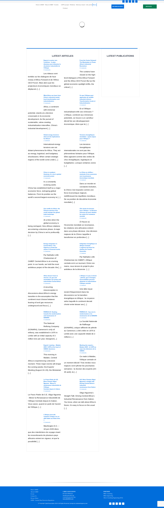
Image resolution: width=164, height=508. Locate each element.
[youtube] (133, 1)
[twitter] (127, 1)
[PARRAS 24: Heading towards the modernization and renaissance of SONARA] (35, 318)
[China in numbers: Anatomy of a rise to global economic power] (35, 178)
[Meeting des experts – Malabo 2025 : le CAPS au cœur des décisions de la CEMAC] (71, 351)
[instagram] (130, 1)
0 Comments (47, 70)
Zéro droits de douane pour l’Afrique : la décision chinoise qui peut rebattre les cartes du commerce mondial (88, 212)
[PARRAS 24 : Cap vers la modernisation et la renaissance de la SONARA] (71, 318)
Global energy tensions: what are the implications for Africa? (52, 136)
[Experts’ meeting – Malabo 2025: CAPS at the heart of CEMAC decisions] (35, 351)
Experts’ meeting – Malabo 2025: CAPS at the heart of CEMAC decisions (52, 347)
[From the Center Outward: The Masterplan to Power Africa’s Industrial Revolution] (71, 66)
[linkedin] (136, 1)
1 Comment (83, 105)
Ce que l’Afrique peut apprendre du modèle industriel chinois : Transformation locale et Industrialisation (87, 99)
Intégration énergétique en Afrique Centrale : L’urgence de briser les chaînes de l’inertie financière (88, 247)
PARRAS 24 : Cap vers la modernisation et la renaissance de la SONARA (88, 313)
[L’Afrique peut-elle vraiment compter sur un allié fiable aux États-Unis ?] (35, 420)
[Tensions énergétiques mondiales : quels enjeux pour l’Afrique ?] (71, 141)
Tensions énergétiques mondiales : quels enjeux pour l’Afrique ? (88, 136)
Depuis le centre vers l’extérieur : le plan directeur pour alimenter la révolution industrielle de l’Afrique (52, 64)
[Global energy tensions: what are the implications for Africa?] (35, 141)
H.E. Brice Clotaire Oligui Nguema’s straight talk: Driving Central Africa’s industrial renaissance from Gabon (88, 383)
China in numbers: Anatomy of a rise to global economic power (52, 174)
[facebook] (123, 1)
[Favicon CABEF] (4, 4)
